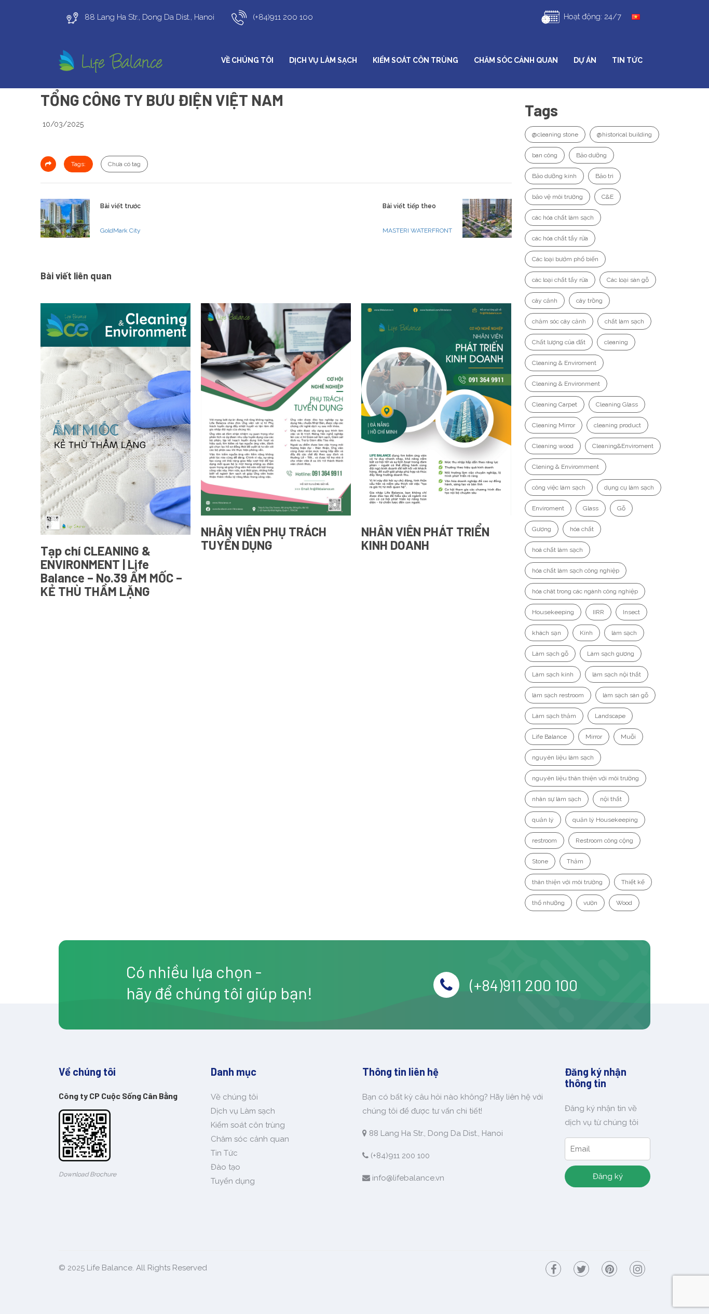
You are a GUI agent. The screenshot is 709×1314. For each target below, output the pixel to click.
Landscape (610, 716)
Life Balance (549, 736)
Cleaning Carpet (554, 404)
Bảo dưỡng (591, 155)
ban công (544, 155)
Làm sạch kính (553, 674)
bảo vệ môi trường (557, 196)
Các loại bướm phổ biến (565, 259)
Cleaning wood (553, 446)
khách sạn (546, 632)
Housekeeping (553, 612)
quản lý (543, 819)
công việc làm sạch (558, 487)
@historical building (624, 134)
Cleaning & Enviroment (564, 363)
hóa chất (582, 529)
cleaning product (617, 425)
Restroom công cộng (604, 840)
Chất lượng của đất (558, 342)
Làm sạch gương (610, 653)
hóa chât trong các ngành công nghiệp (585, 591)
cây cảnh (544, 300)
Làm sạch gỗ (550, 653)
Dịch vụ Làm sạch (323, 60)
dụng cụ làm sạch (629, 487)
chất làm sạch (624, 321)
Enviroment (548, 508)
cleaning (616, 342)
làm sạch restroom (558, 695)
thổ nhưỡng (548, 902)
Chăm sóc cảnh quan (516, 60)
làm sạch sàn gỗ (625, 695)
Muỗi (628, 736)
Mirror (593, 736)
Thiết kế (633, 882)
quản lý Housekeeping (605, 819)
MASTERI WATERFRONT (417, 230)
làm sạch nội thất (616, 674)
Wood (624, 902)
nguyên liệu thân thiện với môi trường (585, 778)
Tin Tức (627, 60)
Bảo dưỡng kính (554, 176)
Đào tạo (225, 1167)
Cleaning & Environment (566, 383)
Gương (541, 529)
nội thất (611, 799)
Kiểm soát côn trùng (415, 60)
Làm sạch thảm (554, 716)
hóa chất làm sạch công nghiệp (575, 570)
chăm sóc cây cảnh (559, 321)
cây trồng (589, 300)
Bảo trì (604, 176)
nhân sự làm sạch (556, 799)
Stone (540, 861)
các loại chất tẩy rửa (560, 279)
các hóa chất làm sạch (563, 217)
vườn (590, 902)
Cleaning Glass (617, 404)
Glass (590, 508)
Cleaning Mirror (553, 425)
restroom (544, 840)
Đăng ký (608, 1176)
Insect (631, 612)
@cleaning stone (555, 134)
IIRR (598, 612)
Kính (586, 632)
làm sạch (624, 632)
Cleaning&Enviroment (622, 446)
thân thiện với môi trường (567, 882)
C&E (607, 196)
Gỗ (621, 508)
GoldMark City (120, 230)
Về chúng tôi (247, 60)
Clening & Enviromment (565, 466)
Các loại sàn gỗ (628, 279)
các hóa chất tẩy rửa (560, 238)
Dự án (585, 60)
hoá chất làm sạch (557, 549)
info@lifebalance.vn (408, 1178)
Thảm (575, 861)
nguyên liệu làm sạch (563, 757)
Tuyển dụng (233, 1181)
